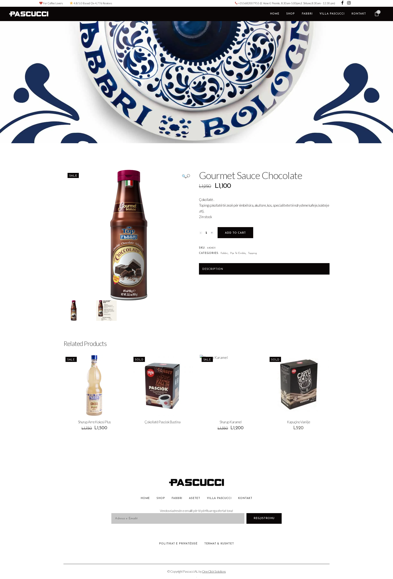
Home (145, 498)
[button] (186, 176)
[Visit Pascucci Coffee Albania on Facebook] (342, 3)
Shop (161, 498)
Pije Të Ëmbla (238, 253)
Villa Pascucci (219, 498)
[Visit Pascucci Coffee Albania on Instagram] (349, 3)
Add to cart (235, 233)
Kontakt (245, 498)
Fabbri (224, 253)
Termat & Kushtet (219, 543)
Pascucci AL (190, 571)
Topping (252, 253)
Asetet (194, 498)
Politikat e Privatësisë (178, 543)
